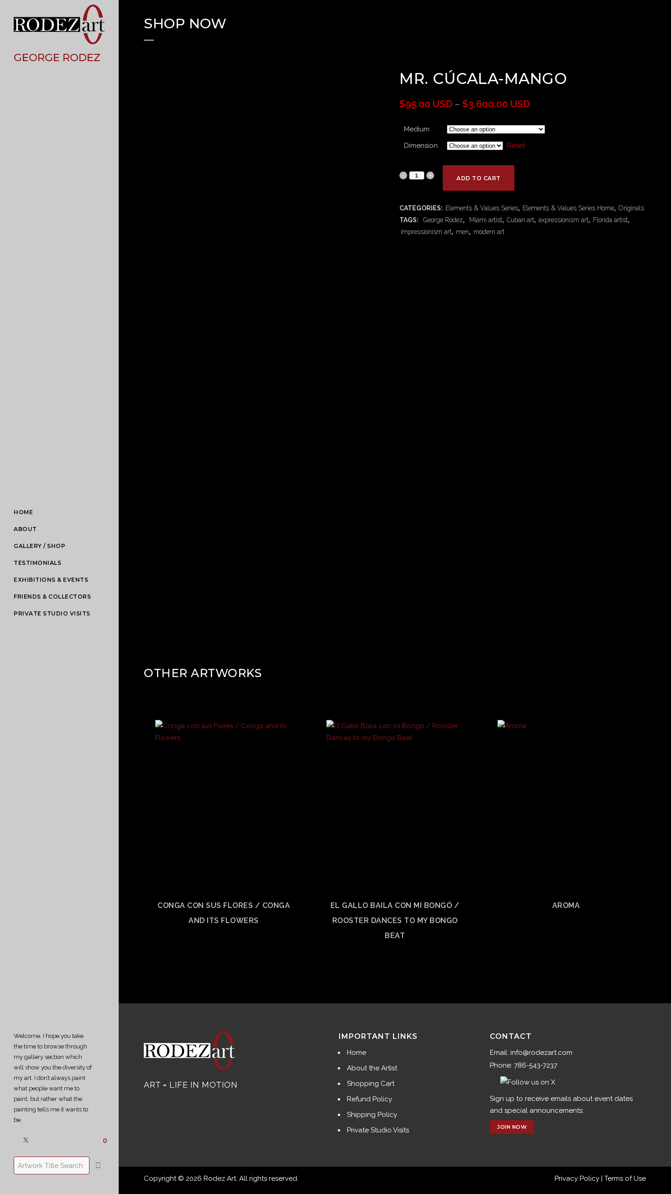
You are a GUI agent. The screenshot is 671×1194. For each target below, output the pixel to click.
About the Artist (372, 1068)
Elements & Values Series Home (568, 208)
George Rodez (442, 220)
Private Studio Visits (378, 1130)
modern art (488, 231)
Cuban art (520, 220)
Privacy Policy (577, 1178)
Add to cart (478, 178)
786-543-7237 (535, 1065)
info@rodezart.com (541, 1052)
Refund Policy (369, 1099)
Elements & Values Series (482, 208)
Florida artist (610, 220)
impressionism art (426, 231)
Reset (516, 145)
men (462, 231)
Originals (631, 208)
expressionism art (563, 220)
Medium (417, 129)
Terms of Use (625, 1178)
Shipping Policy (372, 1115)
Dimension (421, 145)
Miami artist (484, 220)
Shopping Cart (370, 1083)
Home (356, 1052)
